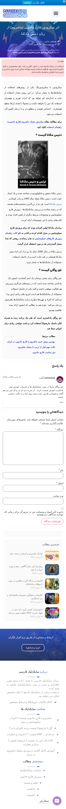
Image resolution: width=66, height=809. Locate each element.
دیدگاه (59, 429)
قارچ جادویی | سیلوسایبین (34, 50)
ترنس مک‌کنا (56, 204)
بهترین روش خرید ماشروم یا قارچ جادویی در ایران (31, 341)
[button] (55, 13)
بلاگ (45, 50)
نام (61, 470)
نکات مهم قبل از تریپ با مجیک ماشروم (36, 347)
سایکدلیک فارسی (53, 50)
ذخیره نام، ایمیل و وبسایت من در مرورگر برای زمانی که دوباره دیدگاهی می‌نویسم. (33, 513)
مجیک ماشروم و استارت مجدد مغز (26, 553)
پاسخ (61, 402)
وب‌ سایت (58, 496)
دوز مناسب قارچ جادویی (43, 352)
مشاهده (27, 2)
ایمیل (59, 483)
